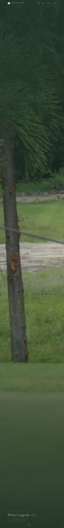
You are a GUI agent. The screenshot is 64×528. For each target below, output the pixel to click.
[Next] (61, 264)
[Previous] (3, 264)
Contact (54, 3)
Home (38, 3)
